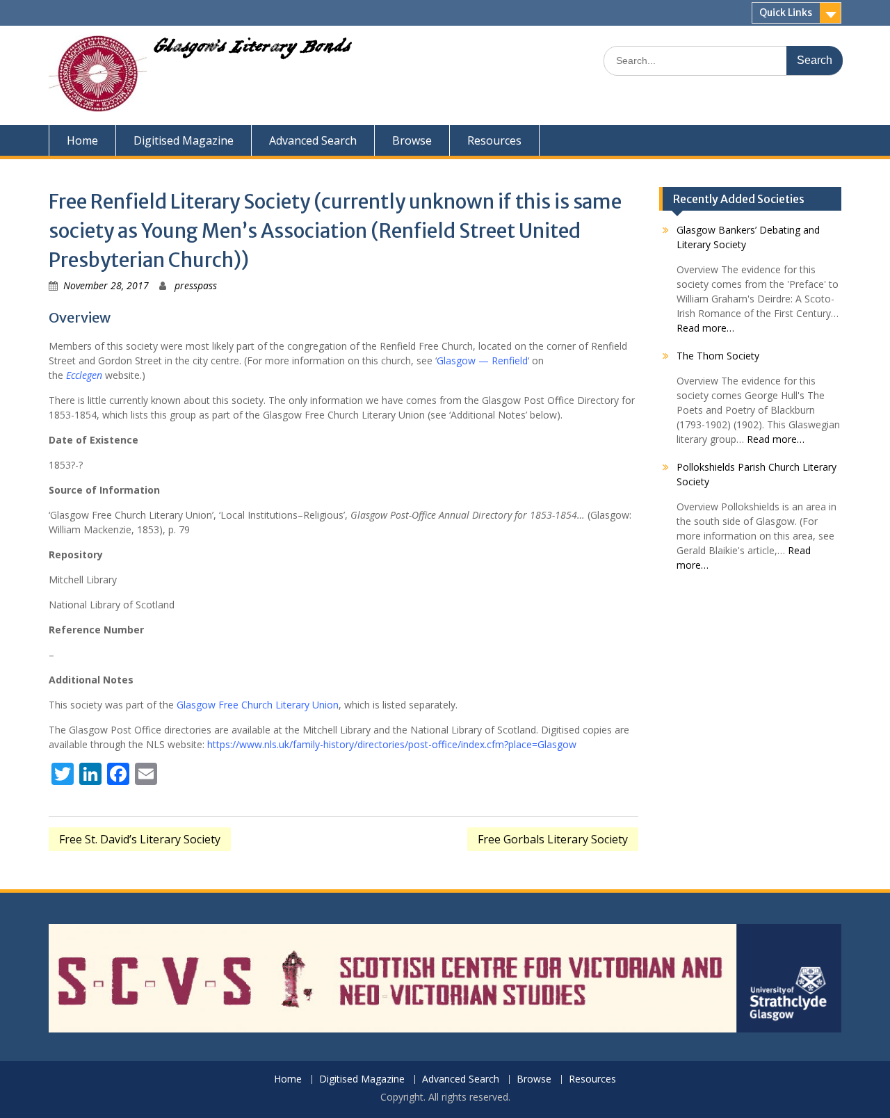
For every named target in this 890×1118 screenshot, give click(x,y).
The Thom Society (718, 355)
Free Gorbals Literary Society (553, 839)
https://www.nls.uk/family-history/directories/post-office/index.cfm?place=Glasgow (391, 744)
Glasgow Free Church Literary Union (258, 704)
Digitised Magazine (184, 140)
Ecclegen (84, 375)
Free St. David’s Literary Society (139, 839)
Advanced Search (313, 140)
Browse (412, 140)
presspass (196, 285)
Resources (494, 140)
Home (82, 140)
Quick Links (785, 12)
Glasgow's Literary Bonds (252, 50)
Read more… (705, 327)
